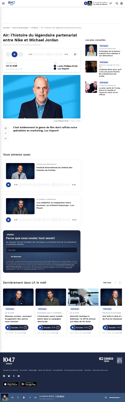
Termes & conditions (10, 370)
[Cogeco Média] (106, 361)
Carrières (87, 370)
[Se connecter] (121, 3)
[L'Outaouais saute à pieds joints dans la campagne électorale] (51, 297)
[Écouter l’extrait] (14, 54)
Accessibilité (58, 370)
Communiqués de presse (73, 370)
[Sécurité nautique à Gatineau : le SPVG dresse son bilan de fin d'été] (83, 297)
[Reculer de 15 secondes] (8, 54)
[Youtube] (19, 376)
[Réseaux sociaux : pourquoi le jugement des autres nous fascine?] (18, 297)
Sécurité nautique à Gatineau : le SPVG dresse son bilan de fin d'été (83, 319)
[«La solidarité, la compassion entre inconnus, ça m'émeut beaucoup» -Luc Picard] (20, 206)
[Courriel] (5, 138)
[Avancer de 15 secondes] (20, 54)
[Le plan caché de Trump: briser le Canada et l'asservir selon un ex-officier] (91, 87)
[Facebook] (5, 128)
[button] (12, 397)
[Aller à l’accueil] (11, 4)
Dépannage (33, 370)
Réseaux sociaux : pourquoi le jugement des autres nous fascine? (18, 319)
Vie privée (23, 370)
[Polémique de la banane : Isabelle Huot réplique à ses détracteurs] (91, 50)
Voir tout (107, 283)
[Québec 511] (119, 363)
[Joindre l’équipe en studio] (111, 3)
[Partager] (75, 54)
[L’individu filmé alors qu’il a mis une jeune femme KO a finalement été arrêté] (91, 67)
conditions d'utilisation (30, 269)
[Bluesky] (9, 376)
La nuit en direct (100, 4)
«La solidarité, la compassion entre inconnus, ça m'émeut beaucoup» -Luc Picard (55, 205)
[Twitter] (5, 133)
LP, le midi (11, 65)
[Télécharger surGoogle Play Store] (28, 384)
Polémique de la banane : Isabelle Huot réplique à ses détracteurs (110, 53)
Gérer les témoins (45, 370)
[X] (14, 376)
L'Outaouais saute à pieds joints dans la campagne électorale (50, 319)
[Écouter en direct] (86, 3)
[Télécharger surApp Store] (10, 384)
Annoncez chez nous (100, 370)
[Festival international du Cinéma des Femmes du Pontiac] (20, 171)
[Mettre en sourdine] (105, 397)
